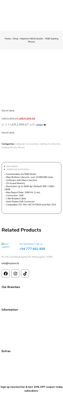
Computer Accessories (26, 143)
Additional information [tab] (18, 169)
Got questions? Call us (30, 243)
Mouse (21, 147)
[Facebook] (6, 273)
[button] (3, 57)
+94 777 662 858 (32, 249)
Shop (15, 38)
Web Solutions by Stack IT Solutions (32, 404)
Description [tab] (12, 166)
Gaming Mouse (9, 147)
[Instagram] (15, 273)
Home (8, 38)
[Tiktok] (25, 273)
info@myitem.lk (10, 263)
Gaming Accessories (49, 143)
